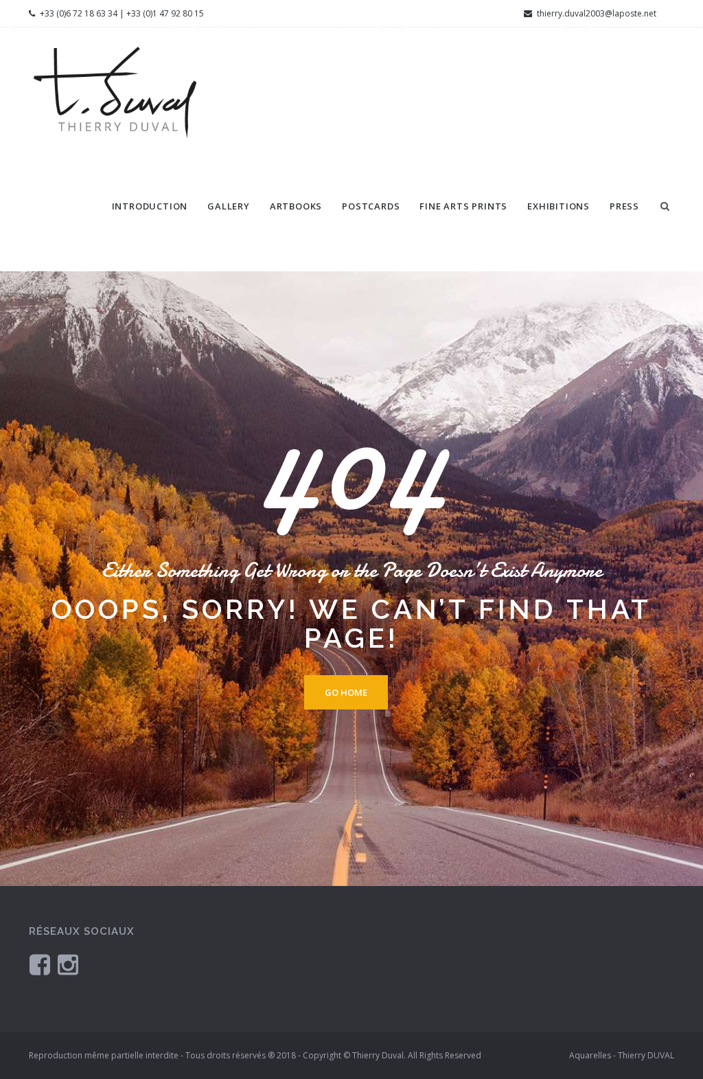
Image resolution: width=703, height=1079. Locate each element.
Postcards (371, 206)
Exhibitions (558, 206)
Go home (346, 692)
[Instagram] (68, 964)
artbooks (296, 206)
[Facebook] (40, 964)
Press (624, 206)
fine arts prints (463, 206)
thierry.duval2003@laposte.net (595, 13)
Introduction (150, 206)
